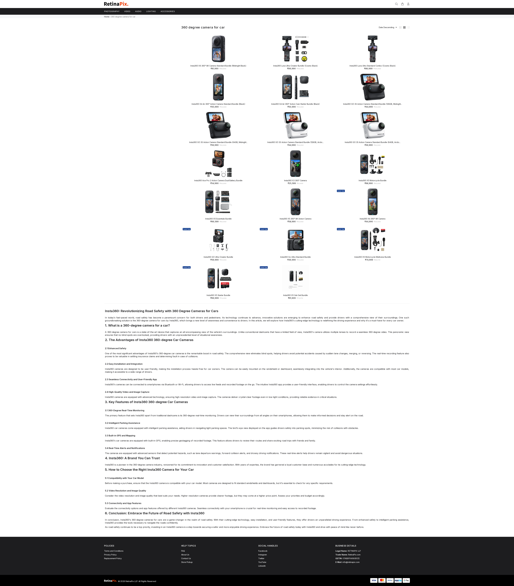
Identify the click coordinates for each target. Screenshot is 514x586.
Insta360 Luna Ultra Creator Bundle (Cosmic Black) (295, 66)
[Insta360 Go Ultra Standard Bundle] (295, 240)
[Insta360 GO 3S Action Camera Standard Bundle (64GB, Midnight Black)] (218, 125)
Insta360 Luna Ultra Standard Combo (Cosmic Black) (373, 66)
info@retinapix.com (351, 562)
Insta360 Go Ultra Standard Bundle (295, 257)
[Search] (397, 4)
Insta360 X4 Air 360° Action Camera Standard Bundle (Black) (218, 104)
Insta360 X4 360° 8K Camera (372, 219)
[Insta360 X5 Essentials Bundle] (218, 201)
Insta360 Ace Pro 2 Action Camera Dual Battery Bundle (218, 180)
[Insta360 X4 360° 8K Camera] (372, 201)
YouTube (262, 562)
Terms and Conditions (113, 551)
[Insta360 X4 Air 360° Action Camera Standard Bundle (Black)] (218, 87)
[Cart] (402, 4)
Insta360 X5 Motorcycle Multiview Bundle (372, 257)
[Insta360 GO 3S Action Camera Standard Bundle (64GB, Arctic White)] (372, 125)
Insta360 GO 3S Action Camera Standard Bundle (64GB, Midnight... (218, 142)
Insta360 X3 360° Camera (295, 180)
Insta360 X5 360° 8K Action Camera (295, 219)
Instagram (262, 555)
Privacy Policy (110, 555)
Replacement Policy (113, 558)
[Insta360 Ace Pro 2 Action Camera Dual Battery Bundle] (218, 163)
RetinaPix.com (354, 555)
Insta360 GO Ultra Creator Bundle (218, 257)
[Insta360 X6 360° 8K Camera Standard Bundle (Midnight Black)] (218, 48)
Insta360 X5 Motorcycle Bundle (372, 180)
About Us (185, 555)
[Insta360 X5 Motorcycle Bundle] (372, 163)
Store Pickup (187, 562)
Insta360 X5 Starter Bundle (218, 295)
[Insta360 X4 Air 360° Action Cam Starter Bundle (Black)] (295, 87)
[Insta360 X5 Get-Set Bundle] (295, 278)
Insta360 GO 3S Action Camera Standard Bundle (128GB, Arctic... (295, 142)
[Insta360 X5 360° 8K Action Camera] (295, 201)
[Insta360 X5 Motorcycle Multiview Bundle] (372, 240)
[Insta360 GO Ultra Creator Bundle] (218, 240)
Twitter (261, 558)
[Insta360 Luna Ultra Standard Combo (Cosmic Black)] (372, 48)
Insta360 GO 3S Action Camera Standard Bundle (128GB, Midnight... (372, 104)
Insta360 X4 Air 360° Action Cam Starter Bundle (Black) (295, 104)
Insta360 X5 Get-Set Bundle (295, 295)
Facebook (262, 551)
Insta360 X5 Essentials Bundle (218, 219)
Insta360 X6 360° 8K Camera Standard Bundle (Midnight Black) (218, 66)
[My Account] (408, 4)
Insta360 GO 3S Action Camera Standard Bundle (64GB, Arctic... (372, 142)
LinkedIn (262, 566)
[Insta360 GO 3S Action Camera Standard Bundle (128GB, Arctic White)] (295, 125)
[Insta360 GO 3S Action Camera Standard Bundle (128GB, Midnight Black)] (372, 87)
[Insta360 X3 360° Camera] (295, 163)
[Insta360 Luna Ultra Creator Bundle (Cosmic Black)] (295, 48)
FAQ (183, 551)
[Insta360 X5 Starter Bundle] (218, 278)
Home (106, 17)
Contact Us (186, 558)
